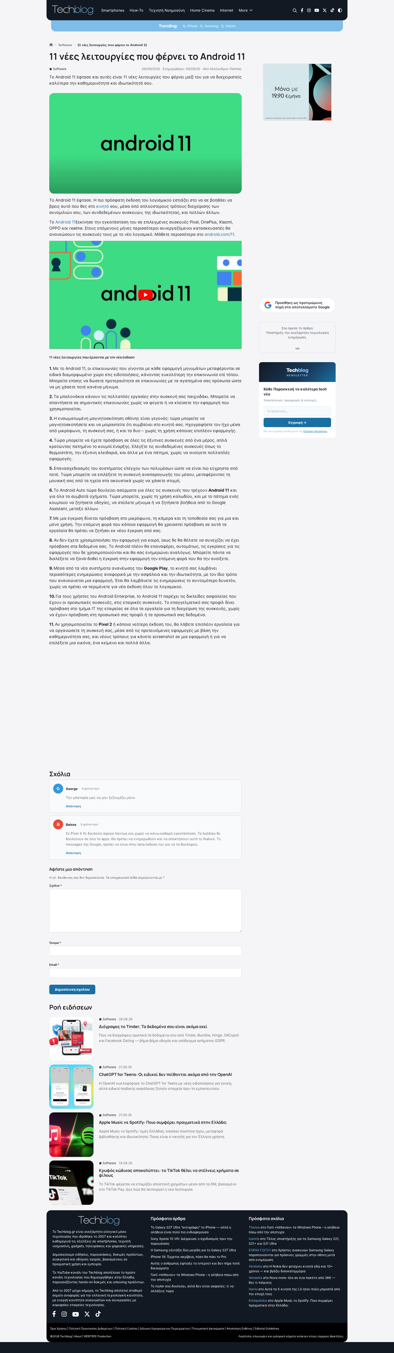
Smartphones (112, 10)
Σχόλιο (55, 885)
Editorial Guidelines (267, 1328)
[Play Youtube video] (145, 295)
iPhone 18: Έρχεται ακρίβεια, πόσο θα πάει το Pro (188, 1257)
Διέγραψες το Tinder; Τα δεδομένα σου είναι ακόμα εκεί (153, 1026)
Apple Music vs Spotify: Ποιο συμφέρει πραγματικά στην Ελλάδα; (163, 1122)
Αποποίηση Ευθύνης (239, 1328)
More (243, 10)
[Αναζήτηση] (295, 10)
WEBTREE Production (97, 1336)
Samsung (211, 26)
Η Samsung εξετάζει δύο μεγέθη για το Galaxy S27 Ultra (193, 1250)
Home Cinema (202, 10)
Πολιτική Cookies (126, 1328)
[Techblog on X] (325, 10)
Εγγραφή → (297, 422)
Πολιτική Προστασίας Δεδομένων (91, 1328)
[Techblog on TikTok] (332, 10)
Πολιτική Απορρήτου (315, 431)
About (78, 1336)
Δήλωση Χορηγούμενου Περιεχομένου (165, 1328)
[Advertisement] (145, 707)
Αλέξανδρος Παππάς (226, 69)
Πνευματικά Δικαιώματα (208, 1328)
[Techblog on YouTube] (316, 10)
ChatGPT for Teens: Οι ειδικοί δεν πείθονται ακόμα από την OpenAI (165, 1074)
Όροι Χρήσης (58, 1328)
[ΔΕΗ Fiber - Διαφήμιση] (297, 92)
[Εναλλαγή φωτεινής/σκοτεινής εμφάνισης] (340, 10)
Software (59, 69)
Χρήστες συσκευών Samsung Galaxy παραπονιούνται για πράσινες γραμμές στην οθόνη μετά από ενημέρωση (292, 1255)
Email (54, 964)
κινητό (102, 206)
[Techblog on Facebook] (302, 10)
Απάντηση (73, 806)
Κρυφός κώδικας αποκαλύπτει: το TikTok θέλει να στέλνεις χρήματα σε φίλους (169, 1173)
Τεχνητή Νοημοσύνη (167, 10)
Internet (226, 10)
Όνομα (55, 943)
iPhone (192, 26)
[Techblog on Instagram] (309, 10)
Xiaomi (230, 26)
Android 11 (65, 222)
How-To (136, 10)
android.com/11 (219, 234)
